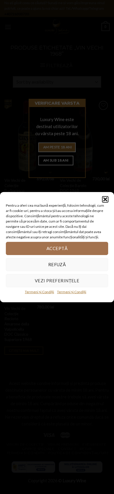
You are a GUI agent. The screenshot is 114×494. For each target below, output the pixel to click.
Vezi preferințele (57, 280)
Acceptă (57, 248)
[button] (105, 199)
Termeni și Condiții (39, 291)
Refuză (57, 264)
